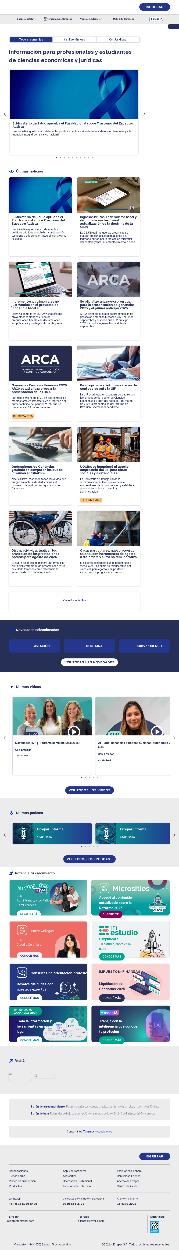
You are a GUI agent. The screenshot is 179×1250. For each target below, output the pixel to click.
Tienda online (17, 1176)
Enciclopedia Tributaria (77, 1186)
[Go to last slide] (5, 114)
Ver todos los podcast (89, 859)
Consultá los (89, 1131)
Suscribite (111, 914)
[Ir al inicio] (23, 1156)
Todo (31, 39)
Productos (15, 1186)
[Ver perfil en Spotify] (57, 1226)
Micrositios (70, 1176)
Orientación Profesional (77, 1181)
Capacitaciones (18, 1171)
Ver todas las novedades (89, 662)
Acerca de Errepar (128, 1181)
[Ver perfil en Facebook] (11, 1226)
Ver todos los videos (89, 790)
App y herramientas (75, 1171)
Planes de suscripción (22, 1181)
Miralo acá (28, 914)
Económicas (74, 39)
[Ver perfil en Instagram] (42, 1226)
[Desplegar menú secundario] (123, 7)
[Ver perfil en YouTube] (34, 1226)
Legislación (39, 646)
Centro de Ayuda (127, 1186)
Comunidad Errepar (128, 1176)
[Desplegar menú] (11, 7)
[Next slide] (144, 114)
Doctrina (94, 646)
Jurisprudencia (149, 646)
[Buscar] (48, 7)
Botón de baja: (40, 1113)
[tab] (56, 157)
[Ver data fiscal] (160, 1227)
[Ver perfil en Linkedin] (26, 1226)
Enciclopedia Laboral (129, 1171)
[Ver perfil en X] (19, 1226)
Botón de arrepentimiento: (48, 1106)
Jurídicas (117, 39)
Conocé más (29, 955)
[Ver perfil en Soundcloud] (49, 1226)
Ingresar (155, 7)
